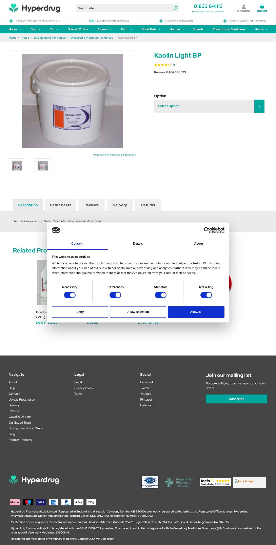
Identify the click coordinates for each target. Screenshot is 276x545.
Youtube (145, 394)
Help (12, 388)
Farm (125, 29)
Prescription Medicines (229, 29)
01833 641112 (208, 6)
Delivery (120, 205)
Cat (52, 29)
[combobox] (127, 8)
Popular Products (20, 440)
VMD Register (105, 539)
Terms (78, 394)
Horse (13, 29)
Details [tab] (138, 243)
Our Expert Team (20, 423)
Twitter (144, 388)
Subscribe (236, 399)
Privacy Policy (83, 388)
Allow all (196, 312)
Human (175, 29)
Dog (33, 29)
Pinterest (146, 400)
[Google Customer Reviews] (249, 482)
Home (259, 29)
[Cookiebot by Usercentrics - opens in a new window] (206, 230)
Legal (78, 382)
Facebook (147, 382)
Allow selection (138, 312)
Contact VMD (86, 539)
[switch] (115, 295)
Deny (80, 312)
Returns (148, 205)
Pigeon (103, 29)
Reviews (91, 205)
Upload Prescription (22, 400)
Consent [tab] (77, 243)
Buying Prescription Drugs (26, 428)
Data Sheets (60, 205)
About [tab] (198, 243)
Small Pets (149, 29)
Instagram (147, 405)
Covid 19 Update (20, 417)
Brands (198, 29)
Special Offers (78, 29)
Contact (14, 394)
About (13, 382)
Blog (12, 434)
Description (28, 205)
